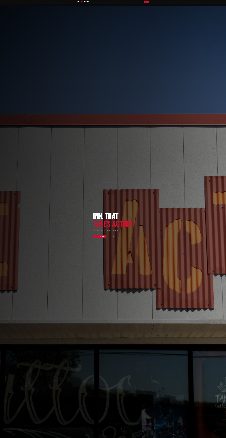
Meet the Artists (99, 236)
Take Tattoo (83, 2)
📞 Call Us (111, 236)
